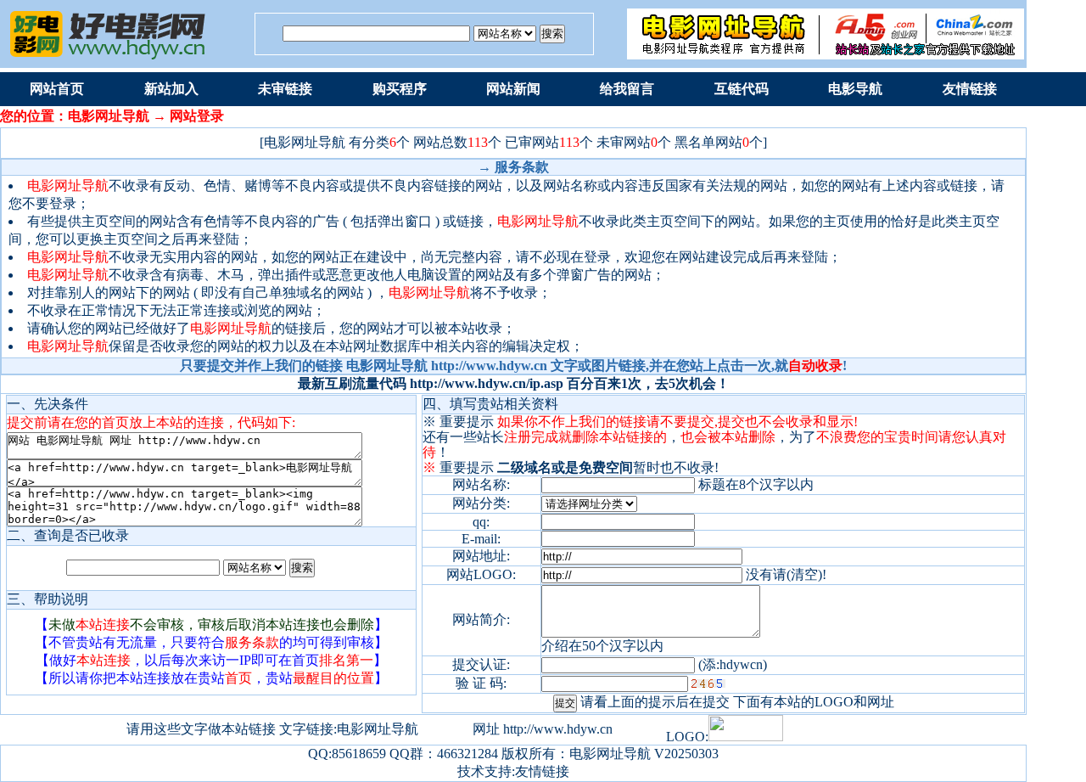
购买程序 (399, 89)
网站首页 (57, 89)
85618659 (359, 753)
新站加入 (171, 89)
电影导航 (855, 89)
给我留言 (627, 89)
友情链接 (970, 89)
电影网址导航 (610, 753)
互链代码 (741, 89)
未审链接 (285, 89)
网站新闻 (513, 89)
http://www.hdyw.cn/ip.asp (486, 383)
